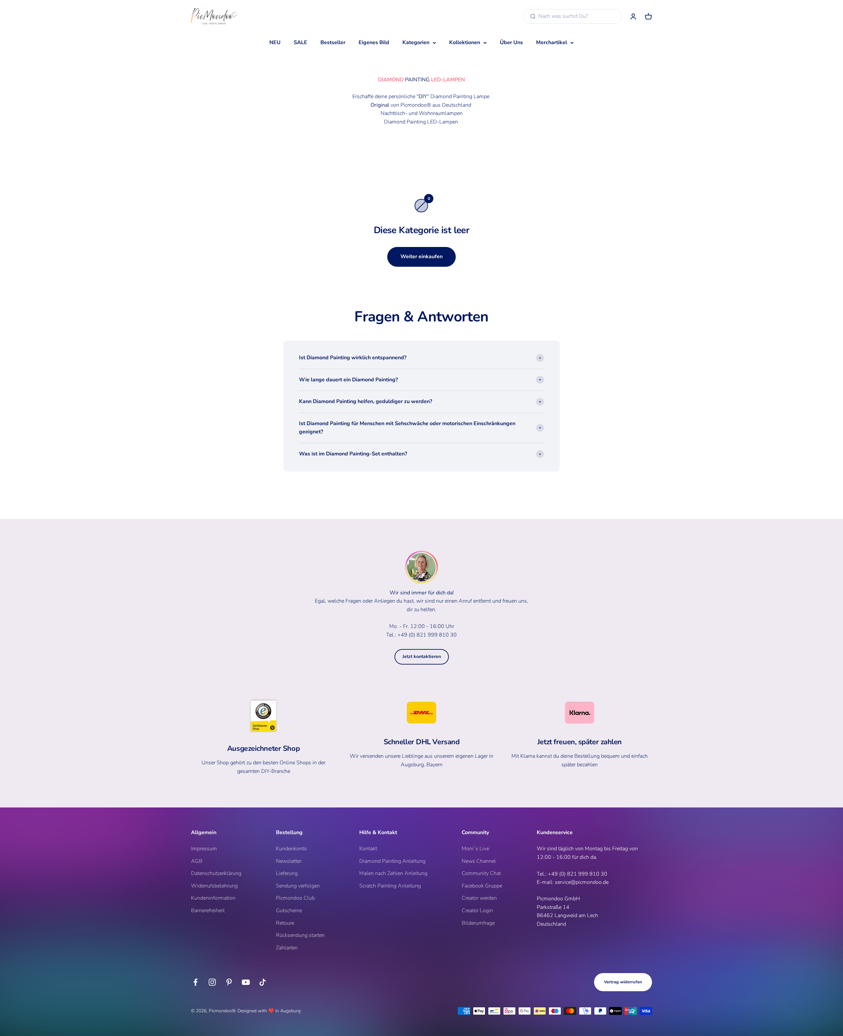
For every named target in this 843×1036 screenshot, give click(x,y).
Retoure (285, 923)
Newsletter (288, 861)
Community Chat (481, 873)
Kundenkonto (291, 848)
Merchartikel (551, 42)
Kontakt (368, 848)
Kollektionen (464, 42)
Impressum (204, 848)
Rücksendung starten (300, 935)
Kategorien (415, 42)
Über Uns (511, 42)
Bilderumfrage (478, 923)
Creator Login (477, 910)
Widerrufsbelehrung (214, 885)
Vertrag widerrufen (623, 982)
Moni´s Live (475, 848)
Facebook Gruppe (482, 885)
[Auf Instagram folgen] (212, 982)
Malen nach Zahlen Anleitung (393, 873)
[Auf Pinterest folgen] (229, 982)
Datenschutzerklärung (216, 873)
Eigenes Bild (374, 42)
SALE (300, 42)
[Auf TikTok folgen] (262, 982)
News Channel (479, 861)
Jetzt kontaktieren (421, 656)
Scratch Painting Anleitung (390, 885)
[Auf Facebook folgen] (195, 982)
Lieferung (287, 873)
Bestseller (332, 42)
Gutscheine (289, 910)
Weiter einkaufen (421, 256)
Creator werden (479, 898)
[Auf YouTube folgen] (245, 982)
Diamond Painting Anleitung (392, 861)
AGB (197, 861)
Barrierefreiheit (208, 910)
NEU (275, 42)
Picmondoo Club (295, 898)
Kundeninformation (213, 898)
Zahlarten (287, 947)
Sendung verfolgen (298, 885)
